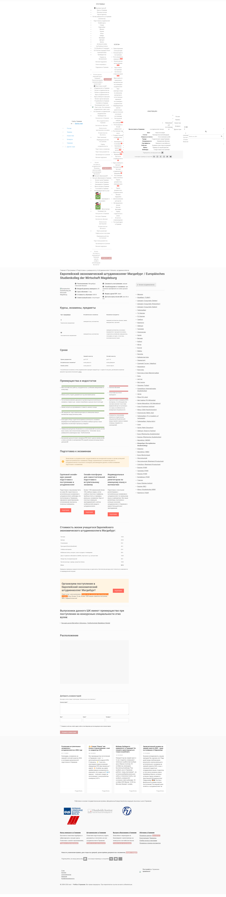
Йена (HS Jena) (142, 397)
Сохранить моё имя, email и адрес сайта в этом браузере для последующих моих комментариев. (86, 726)
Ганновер (140, 329)
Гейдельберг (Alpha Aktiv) (146, 421)
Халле (139, 335)
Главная (63, 270)
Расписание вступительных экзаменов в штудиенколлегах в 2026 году (71, 748)
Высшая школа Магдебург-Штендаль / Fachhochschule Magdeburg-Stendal (85, 623)
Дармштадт (141, 360)
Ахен (139, 424)
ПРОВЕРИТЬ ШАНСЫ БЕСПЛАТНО (111, 258)
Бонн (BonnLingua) (143, 455)
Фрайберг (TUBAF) (143, 297)
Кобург (139, 341)
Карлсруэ (140, 322)
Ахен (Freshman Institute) (145, 406)
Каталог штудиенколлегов (120, 270)
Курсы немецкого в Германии (70, 832)
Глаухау (140, 480)
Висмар (140, 338)
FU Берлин (141, 316)
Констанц (140, 370)
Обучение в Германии (146, 832)
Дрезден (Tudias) (143, 385)
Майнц (139, 351)
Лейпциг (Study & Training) (146, 431)
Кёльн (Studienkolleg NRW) (146, 489)
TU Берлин (141, 313)
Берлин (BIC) (141, 486)
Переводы (152, 838)
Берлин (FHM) (142, 467)
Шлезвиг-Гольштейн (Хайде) (147, 307)
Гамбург (140, 319)
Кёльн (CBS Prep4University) (147, 410)
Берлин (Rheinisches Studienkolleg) (149, 437)
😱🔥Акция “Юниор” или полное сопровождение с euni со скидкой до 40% (99, 748)
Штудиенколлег (103, 270)
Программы (71, 270)
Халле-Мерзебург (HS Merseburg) (149, 403)
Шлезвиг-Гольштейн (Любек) (147, 300)
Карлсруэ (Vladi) (143, 493)
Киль (139, 376)
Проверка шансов (145, 835)
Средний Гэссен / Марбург (146, 363)
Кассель (140, 354)
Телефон (108, 717)
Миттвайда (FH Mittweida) (146, 400)
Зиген (139, 394)
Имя (61, 717)
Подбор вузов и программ (148, 840)
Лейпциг (140, 326)
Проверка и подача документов (150, 843)
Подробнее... (79, 791)
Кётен (139, 344)
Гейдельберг (141, 310)
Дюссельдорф (142, 458)
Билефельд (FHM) (143, 477)
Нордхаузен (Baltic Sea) (145, 413)
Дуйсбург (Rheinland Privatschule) (148, 464)
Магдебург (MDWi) (143, 440)
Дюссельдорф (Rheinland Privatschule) (150, 461)
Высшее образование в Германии (124, 832)
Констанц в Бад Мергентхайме (148, 373)
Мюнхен (140, 294)
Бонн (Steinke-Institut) (144, 483)
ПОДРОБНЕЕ (65, 510)
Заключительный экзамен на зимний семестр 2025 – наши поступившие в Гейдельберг (153, 748)
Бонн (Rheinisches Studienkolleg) (148, 434)
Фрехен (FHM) (142, 474)
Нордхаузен (141, 332)
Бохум (139, 348)
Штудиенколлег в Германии (96, 832)
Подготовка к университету (87, 270)
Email (84, 717)
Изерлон (140, 449)
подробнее (67, 314)
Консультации (144, 838)
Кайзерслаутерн (143, 357)
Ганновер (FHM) (142, 471)
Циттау (139, 379)
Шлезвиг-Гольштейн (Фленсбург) (148, 304)
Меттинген (141, 382)
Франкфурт (141, 366)
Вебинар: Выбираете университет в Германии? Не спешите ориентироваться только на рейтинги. (126, 749)
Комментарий (64, 702)
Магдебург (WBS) (143, 452)
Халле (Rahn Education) (145, 427)
